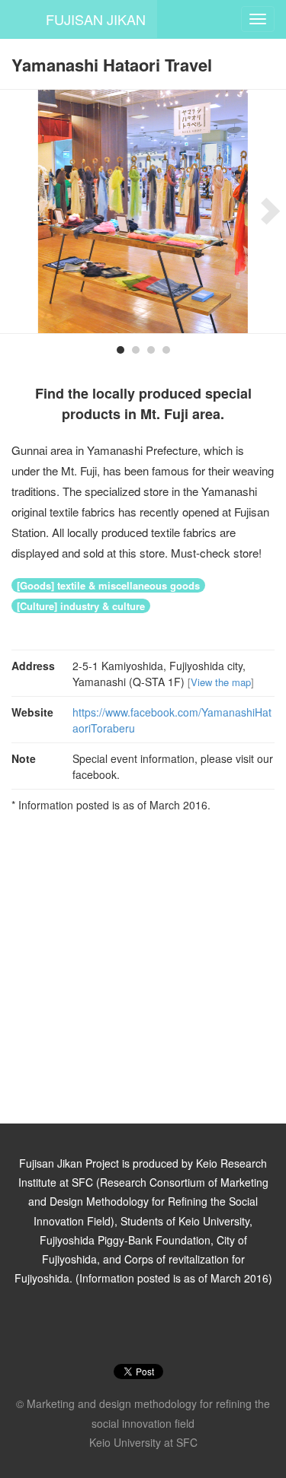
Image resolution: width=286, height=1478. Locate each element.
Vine (163, 1326)
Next (263, 211)
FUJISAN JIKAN (96, 19)
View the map (221, 682)
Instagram (123, 1326)
